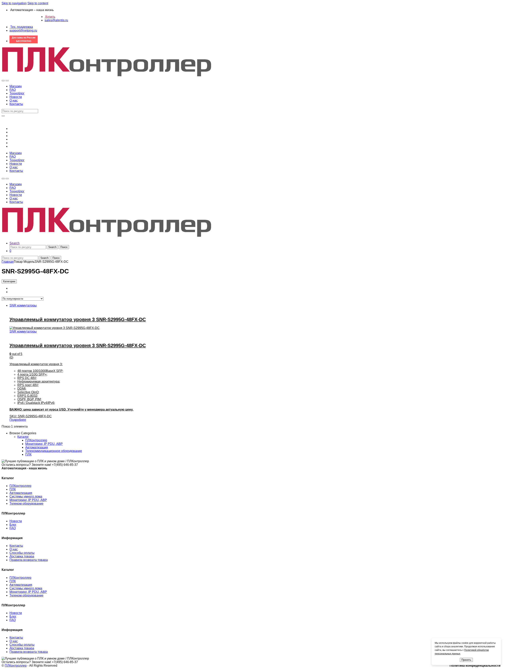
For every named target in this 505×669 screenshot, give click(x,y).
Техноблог (16, 93)
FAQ (12, 89)
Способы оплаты (22, 552)
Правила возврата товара (28, 560)
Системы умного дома (25, 496)
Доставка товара (21, 556)
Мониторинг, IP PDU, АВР (44, 443)
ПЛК (28, 454)
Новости (15, 97)
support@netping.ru (23, 30)
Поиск (63, 247)
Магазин (15, 86)
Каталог (23, 436)
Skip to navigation (14, 3)
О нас (13, 100)
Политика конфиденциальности (475, 665)
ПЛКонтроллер (36, 440)
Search (14, 243)
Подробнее (17, 419)
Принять (466, 659)
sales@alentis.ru (56, 20)
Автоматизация (36, 447)
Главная (8, 261)
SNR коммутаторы (23, 305)
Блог (12, 524)
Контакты (16, 104)
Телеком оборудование (26, 503)
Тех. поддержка (21, 27)
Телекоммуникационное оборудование (53, 451)
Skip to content (37, 3)
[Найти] (3, 115)
